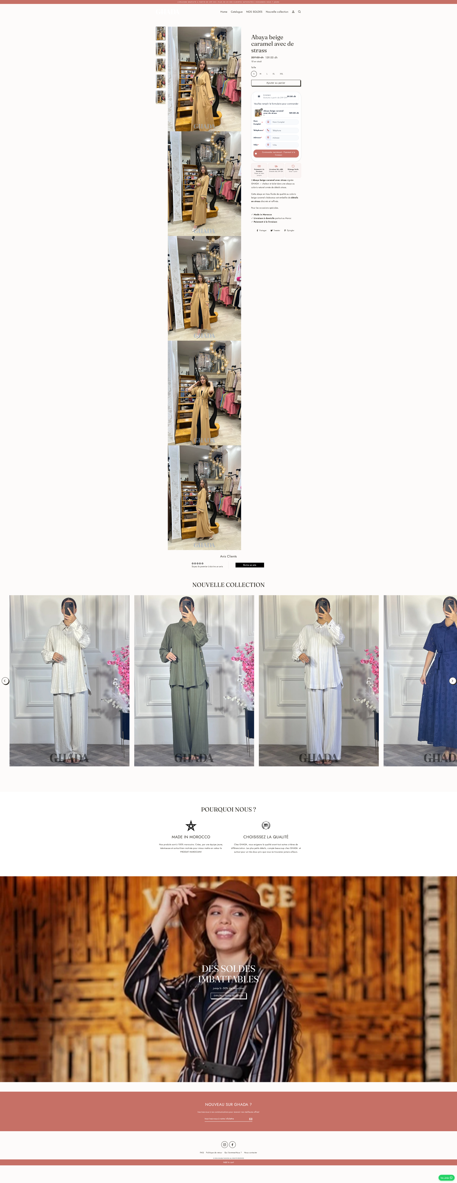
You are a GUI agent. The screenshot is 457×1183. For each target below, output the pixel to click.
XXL (281, 73)
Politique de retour (214, 1152)
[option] (228, 979)
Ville (256, 145)
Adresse (257, 137)
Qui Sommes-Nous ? (233, 1152)
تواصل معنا (445, 1178)
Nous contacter (250, 1152)
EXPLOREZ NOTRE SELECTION (228, 995)
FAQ (202, 1152)
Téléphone (258, 130)
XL (274, 73)
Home (223, 12)
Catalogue (237, 12)
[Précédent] (5, 680)
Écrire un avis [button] (249, 565)
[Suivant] (452, 680)
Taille (253, 67)
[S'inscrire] (250, 1119)
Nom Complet (258, 122)
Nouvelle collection (277, 12)
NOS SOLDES (254, 12)
